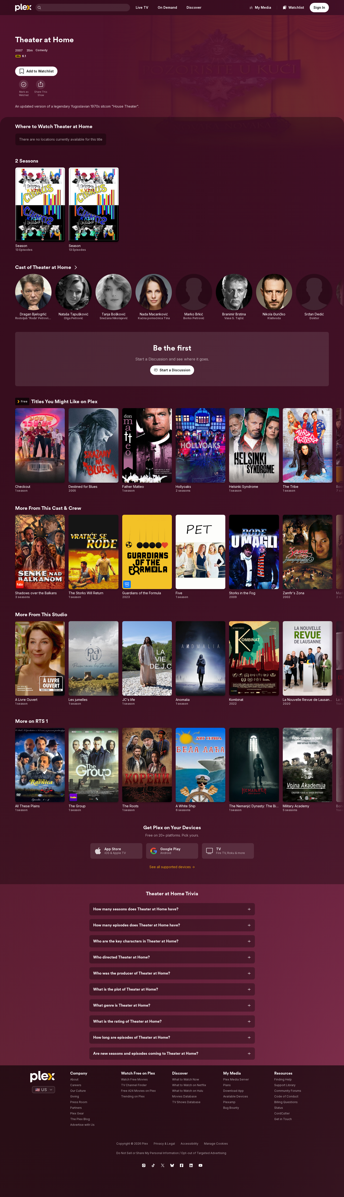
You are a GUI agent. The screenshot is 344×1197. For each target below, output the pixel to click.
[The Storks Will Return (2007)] (93, 557)
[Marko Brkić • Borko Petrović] (194, 297)
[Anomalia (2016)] (200, 663)
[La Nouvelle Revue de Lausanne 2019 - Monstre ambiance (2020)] (307, 663)
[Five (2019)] (200, 557)
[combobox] (86, 7)
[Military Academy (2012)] (307, 770)
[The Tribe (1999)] (307, 450)
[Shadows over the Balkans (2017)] (40, 557)
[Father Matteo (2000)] (147, 450)
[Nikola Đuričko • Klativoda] (274, 297)
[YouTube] (200, 1165)
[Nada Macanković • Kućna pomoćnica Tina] (153, 297)
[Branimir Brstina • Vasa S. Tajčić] (234, 297)
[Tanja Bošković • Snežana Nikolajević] (114, 297)
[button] (40, 88)
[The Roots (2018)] (147, 770)
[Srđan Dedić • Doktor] (314, 297)
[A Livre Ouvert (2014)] (40, 663)
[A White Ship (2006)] (200, 770)
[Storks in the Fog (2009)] (254, 557)
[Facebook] (181, 1165)
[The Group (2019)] (93, 770)
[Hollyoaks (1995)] (200, 450)
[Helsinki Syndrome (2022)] (254, 450)
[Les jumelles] (93, 663)
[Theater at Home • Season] (40, 209)
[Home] (23, 7)
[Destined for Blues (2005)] (93, 450)
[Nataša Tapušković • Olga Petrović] (73, 297)
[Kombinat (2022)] (254, 663)
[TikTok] (153, 1165)
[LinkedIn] (191, 1165)
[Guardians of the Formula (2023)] (147, 557)
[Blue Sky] (172, 1165)
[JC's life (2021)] (147, 663)
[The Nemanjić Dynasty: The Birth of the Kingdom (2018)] (254, 770)
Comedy (41, 50)
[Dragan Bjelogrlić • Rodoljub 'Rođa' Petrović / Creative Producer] (33, 297)
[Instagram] (143, 1165)
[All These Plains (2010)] (40, 770)
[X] (162, 1165)
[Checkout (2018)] (40, 450)
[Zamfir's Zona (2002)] (307, 557)
